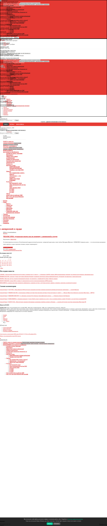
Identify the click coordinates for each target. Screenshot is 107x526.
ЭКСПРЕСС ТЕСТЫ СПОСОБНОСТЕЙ (9, 58)
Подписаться (9, 131)
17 (0, 263)
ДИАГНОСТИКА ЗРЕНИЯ (6, 70)
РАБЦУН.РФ (3, 31)
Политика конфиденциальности (10, 331)
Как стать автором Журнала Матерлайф (17, 374)
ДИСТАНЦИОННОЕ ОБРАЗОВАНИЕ (9, 35)
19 (4, 263)
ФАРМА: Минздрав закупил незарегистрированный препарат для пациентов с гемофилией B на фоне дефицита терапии (28, 278)
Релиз (5, 202)
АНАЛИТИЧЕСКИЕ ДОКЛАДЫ (8, 50)
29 (9, 265)
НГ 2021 (11, 192)
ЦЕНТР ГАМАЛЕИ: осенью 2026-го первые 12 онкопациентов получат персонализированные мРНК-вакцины (26, 280)
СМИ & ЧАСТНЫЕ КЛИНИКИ (14, 179)
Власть (8, 204)
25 (2, 265)
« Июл (1, 268)
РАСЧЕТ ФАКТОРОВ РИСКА (7, 54)
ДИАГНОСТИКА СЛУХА (6, 61)
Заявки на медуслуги (12, 159)
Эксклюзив (6, 215)
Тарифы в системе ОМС (16, 170)
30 (10, 265)
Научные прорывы (7, 110)
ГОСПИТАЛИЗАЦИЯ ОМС (6, 20)
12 (4, 262)
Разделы (5, 138)
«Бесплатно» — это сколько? (15, 176)
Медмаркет (9, 155)
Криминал (5, 114)
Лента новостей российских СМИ (14, 194)
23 (10, 263)
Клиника (5, 113)
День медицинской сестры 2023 (18, 366)
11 (2, 262)
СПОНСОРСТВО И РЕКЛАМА (7, 89)
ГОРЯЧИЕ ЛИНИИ (4, 28)
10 (0, 262)
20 (5, 263)
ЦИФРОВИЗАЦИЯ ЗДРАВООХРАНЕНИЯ (15, 167)
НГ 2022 (11, 190)
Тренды (5, 214)
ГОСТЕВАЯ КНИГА (4, 85)
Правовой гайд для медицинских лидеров (13, 211)
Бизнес (5, 201)
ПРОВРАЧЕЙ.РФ (4, 13)
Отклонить (56, 523)
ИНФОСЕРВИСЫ (20, 124)
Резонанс (5, 112)
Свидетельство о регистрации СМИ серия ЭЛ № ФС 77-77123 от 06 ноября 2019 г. (18, 334)
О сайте (5, 135)
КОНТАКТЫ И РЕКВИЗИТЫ (7, 104)
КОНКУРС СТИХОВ (5, 43)
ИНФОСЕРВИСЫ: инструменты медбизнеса (11, 151)
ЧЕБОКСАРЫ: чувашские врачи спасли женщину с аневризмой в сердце (30, 236)
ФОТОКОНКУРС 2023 (15, 183)
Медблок (9, 209)
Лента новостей (7, 328)
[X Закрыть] (13, 108)
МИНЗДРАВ (13, 239)
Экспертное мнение (9, 217)
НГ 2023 (11, 189)
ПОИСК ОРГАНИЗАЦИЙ (6, 24)
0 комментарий (12, 249)
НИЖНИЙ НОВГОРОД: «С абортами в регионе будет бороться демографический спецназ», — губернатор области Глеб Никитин (39, 295)
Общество (9, 205)
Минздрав (9, 208)
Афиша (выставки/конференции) (12, 157)
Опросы (8, 171)
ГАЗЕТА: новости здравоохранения (12, 143)
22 (9, 263)
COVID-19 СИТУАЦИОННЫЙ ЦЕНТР (9, 1)
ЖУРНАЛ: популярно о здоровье (26, 4)
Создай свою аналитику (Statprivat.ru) (13, 161)
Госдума (9, 206)
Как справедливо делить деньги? (18, 359)
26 (4, 265)
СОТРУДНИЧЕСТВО (5, 92)
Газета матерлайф (7, 327)
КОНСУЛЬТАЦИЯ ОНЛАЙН (7, 5)
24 (0, 265)
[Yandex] (0, 47)
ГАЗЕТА (6, 124)
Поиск (16, 133)
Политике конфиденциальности (75, 519)
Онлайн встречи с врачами (14, 153)
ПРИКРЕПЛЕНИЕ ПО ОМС (6, 16)
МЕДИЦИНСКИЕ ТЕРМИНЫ (7, 74)
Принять (50, 523)
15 (9, 262)
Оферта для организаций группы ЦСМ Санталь (10, 336)
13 (5, 262)
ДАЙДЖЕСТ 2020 (4, 46)
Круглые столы (11, 165)
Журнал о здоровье (7, 330)
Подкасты (9, 164)
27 (5, 265)
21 (7, 263)
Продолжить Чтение (8, 247)
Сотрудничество (7, 137)
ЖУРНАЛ (12, 124)
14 (7, 262)
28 (7, 265)
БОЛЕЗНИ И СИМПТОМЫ (6, 81)
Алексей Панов (3, 289)
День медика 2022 (14, 188)
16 (10, 262)
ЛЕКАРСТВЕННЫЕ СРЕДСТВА (8, 77)
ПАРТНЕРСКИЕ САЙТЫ (6, 39)
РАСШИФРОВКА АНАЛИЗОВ (7, 9)
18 (2, 263)
